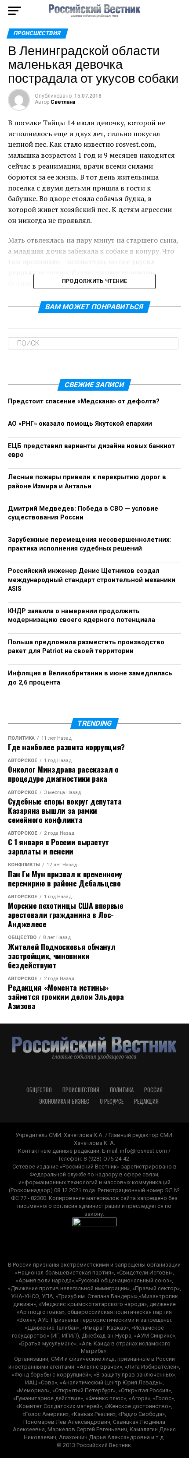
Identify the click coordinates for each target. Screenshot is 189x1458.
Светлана (63, 102)
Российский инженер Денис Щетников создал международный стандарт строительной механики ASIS (91, 579)
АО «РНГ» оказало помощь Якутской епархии (80, 423)
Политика (122, 1090)
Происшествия (80, 1090)
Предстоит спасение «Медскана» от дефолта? (84, 401)
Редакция (146, 1101)
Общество (39, 1090)
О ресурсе (112, 1101)
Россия (153, 1090)
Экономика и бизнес (64, 1101)
